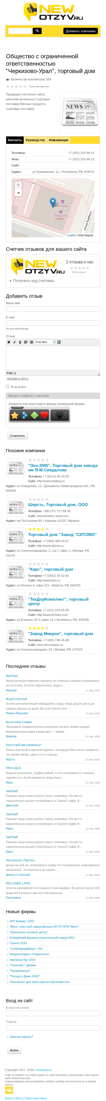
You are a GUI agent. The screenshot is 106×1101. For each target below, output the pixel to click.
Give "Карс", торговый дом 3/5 (38, 564)
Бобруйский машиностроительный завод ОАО (42, 937)
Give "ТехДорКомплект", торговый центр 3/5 (38, 593)
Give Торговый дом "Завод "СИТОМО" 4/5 (43, 529)
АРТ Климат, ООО (22, 921)
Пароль (11, 1022)
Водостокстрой (16, 699)
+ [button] (18, 185)
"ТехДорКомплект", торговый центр (58, 601)
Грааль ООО (18, 943)
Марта (10, 759)
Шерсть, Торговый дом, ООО (58, 504)
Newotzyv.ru (44, 1070)
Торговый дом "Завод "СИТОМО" (62, 534)
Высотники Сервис (19, 722)
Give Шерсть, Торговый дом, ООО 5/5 (47, 499)
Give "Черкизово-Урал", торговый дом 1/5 (8, 86)
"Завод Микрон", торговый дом (60, 633)
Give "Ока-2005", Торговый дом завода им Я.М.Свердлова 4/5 (43, 460)
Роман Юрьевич (17, 713)
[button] (9, 342)
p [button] (15, 373)
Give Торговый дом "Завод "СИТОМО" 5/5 (47, 529)
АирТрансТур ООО (22, 960)
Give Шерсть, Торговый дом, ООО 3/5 (38, 499)
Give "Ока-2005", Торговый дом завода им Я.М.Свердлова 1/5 (30, 460)
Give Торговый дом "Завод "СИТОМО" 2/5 (34, 529)
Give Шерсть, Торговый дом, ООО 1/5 (30, 499)
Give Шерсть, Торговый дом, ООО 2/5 (34, 499)
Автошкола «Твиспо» (20, 860)
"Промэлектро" (20, 971)
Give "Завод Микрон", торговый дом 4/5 (43, 628)
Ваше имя (13, 303)
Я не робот (18, 387)
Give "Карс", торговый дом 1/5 (30, 564)
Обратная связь (35, 1098)
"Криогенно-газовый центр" (29, 932)
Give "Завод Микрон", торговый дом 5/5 (47, 628)
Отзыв (10, 336)
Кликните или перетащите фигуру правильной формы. (47, 404)
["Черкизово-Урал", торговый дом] (80, 129)
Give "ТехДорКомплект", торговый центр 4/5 (43, 593)
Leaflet (71, 235)
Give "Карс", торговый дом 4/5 (43, 564)
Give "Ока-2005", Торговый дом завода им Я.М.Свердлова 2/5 (34, 460)
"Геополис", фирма (23, 965)
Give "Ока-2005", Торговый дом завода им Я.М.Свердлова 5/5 (47, 460)
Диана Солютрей (18, 875)
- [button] (18, 192)
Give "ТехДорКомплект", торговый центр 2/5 (34, 593)
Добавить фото (17, 378)
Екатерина (13, 897)
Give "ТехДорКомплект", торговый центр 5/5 (47, 593)
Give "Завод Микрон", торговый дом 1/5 (30, 628)
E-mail (10, 317)
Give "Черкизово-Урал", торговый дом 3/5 (16, 86)
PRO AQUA (13, 768)
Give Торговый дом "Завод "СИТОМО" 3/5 (38, 529)
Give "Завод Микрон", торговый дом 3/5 (38, 628)
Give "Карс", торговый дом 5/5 (47, 564)
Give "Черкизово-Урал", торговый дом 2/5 (12, 86)
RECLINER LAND (18, 883)
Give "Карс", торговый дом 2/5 (34, 564)
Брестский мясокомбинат (23, 745)
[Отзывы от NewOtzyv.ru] (53, 21)
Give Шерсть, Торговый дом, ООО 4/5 (43, 499)
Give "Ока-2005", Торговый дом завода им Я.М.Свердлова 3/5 (38, 460)
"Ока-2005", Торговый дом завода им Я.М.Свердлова (62, 467)
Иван (9, 782)
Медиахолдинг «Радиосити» (30, 954)
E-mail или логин (17, 1008)
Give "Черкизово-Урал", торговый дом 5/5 (25, 86)
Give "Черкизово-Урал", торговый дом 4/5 (20, 86)
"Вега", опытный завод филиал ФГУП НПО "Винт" (44, 926)
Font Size (41, 342)
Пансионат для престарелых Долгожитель (40, 982)
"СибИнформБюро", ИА (26, 949)
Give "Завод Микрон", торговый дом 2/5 (34, 628)
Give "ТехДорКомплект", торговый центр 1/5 (30, 593)
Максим (11, 690)
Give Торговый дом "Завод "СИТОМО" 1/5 (30, 529)
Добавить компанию (81, 31)
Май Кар (12, 676)
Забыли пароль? (21, 1037)
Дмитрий (12, 805)
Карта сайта (13, 1098)
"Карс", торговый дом (50, 569)
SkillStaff (12, 791)
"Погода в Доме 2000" (25, 976)
